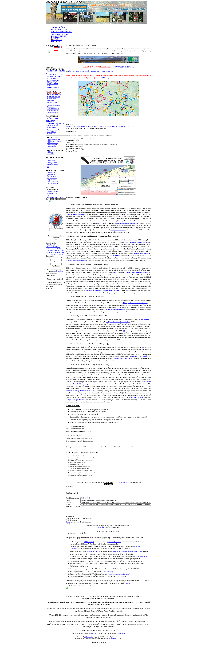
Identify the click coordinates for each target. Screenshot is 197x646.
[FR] (60, 48)
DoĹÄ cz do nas (52, 102)
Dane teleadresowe (53, 110)
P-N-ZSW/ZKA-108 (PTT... (56, 252)
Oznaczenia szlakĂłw (54, 130)
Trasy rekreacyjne (52, 183)
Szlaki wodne (51, 172)
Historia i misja (51, 98)
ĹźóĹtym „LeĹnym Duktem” (75, 400)
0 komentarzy (123, 482)
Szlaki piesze (51, 160)
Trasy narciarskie (52, 181)
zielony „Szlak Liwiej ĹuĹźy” (123, 358)
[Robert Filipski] (106, 595)
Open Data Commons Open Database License (128, 551)
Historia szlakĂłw (52, 133)
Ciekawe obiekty (52, 192)
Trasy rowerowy (52, 176)
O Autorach (50, 100)
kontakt (128, 583)
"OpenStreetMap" (92, 551)
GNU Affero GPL (114, 639)
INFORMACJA (52, 82)
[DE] (56, 48)
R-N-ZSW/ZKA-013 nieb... (56, 250)
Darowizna (50, 107)
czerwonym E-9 (145, 319)
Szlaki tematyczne (52, 145)
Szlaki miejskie (51, 146)
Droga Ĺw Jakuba (52, 164)
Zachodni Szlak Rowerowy (75, 214)
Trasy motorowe (52, 178)
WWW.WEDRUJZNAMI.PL (123, 67)
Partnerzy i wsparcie (53, 105)
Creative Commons (114, 542)
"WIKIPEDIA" (89, 542)
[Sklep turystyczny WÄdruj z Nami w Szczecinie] (108, 59)
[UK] (52, 48)
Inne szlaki (50, 154)
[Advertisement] (108, 120)
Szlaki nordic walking (54, 141)
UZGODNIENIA (52, 78)
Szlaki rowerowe (52, 162)
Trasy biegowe (51, 180)
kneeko (94, 633)
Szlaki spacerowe (52, 143)
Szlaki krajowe (51, 152)
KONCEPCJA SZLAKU (55, 74)
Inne (48, 167)
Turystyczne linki (52, 112)
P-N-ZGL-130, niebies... (55, 248)
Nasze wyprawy (52, 193)
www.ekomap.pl (108, 571)
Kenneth (122, 633)
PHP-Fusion (89, 637)
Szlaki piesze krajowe (54, 139)
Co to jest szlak (51, 132)
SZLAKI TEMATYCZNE (82, 126)
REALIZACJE (52, 86)
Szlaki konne (51, 174)
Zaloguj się (69, 522)
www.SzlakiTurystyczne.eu (105, 78)
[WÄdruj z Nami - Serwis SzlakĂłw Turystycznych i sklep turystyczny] (89, 71)
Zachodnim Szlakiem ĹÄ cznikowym (127, 223)
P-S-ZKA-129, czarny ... (55, 254)
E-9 (127, 214)
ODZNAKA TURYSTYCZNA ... (53, 246)
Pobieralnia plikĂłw (53, 125)
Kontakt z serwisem (53, 109)
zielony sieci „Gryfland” (142, 253)
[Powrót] (56, 50)
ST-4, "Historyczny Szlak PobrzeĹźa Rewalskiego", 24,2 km (113, 126)
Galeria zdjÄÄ (51, 127)
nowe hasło (59, 272)
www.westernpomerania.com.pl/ (119, 574)
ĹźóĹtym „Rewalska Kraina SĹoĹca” (135, 303)
